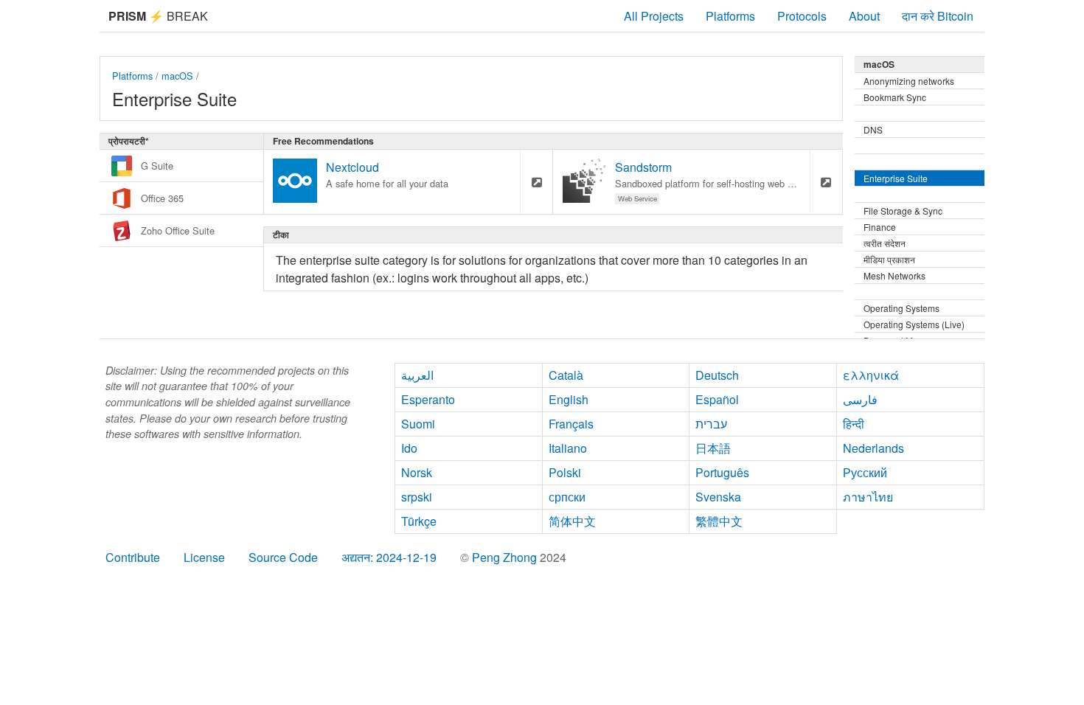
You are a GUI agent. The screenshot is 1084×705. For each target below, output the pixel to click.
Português (722, 472)
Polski (565, 472)
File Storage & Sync (903, 210)
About (864, 15)
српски (567, 496)
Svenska (718, 496)
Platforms (730, 15)
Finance (880, 226)
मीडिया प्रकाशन (889, 259)
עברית (711, 423)
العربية (417, 375)
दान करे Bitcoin (937, 15)
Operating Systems (901, 308)
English (568, 399)
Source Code (283, 557)
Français (571, 423)
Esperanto (428, 399)
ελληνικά (871, 375)
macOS (177, 76)
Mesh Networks (894, 275)
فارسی (860, 399)
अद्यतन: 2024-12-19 (389, 557)
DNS (873, 129)
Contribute (132, 557)
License (204, 557)
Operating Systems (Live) (914, 324)
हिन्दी (853, 423)
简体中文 (572, 521)
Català (566, 375)
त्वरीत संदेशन (885, 243)
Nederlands (873, 448)
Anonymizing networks (909, 80)
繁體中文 (719, 521)
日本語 (713, 448)
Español (717, 399)
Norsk (416, 472)
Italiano (568, 448)
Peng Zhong (506, 557)
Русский (865, 472)
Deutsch (717, 375)
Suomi (418, 423)
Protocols (802, 15)
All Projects (654, 15)
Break (158, 15)
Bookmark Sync (895, 97)
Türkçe (419, 521)
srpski (416, 496)
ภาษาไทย (868, 496)
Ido (409, 448)
